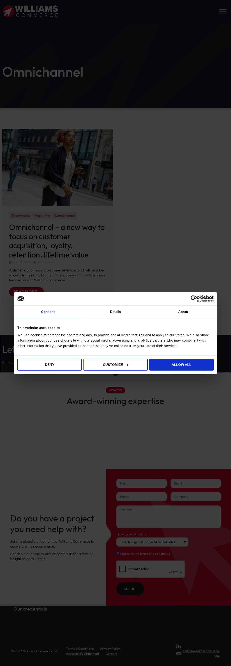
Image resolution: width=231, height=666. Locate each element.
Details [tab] (115, 312)
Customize (113, 364)
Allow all (181, 364)
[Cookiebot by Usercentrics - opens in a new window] (194, 298)
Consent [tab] (48, 312)
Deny (49, 364)
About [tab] (183, 312)
